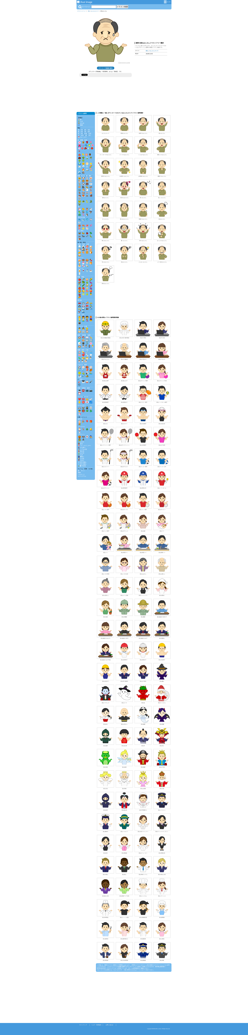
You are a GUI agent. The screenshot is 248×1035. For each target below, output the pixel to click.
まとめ (168, 2)
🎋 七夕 (80, 121)
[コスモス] (92, 145)
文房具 (84, 335)
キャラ (83, 176)
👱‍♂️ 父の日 (81, 453)
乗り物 (80, 300)
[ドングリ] (90, 155)
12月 (82, 135)
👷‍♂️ (87, 328)
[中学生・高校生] (89, 346)
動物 (79, 176)
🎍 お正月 (81, 442)
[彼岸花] (79, 151)
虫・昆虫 (80, 230)
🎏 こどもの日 (82, 449)
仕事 (85, 326)
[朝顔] (86, 145)
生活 (83, 315)
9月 (82, 133)
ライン (83, 470)
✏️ (90, 337)
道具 (88, 388)
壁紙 (79, 472)
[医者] (90, 358)
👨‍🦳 (83, 320)
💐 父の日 (81, 123)
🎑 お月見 (81, 458)
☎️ (83, 390)
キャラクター (82, 405)
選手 (85, 365)
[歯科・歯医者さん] (82, 361)
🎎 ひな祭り (82, 447)
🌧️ (83, 166)
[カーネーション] (79, 148)
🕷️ (83, 439)
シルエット (81, 474)
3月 (82, 130)
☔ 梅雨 (80, 125)
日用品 (84, 388)
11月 (89, 133)
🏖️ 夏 (79, 119)
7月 (85, 131)
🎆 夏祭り (81, 456)
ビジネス (80, 326)
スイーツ (80, 257)
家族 (79, 315)
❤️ (83, 355)
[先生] (83, 346)
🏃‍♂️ (87, 343)
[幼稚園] (92, 346)
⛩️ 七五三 (81, 460)
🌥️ (79, 166)
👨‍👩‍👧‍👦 (79, 323)
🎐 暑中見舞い (82, 464)
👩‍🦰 (90, 317)
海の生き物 (81, 217)
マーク (86, 397)
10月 (85, 133)
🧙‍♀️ (90, 436)
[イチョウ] (83, 155)
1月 (86, 135)
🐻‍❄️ (90, 184)
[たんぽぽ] (89, 145)
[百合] (89, 148)
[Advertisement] (151, 26)
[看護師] (79, 361)
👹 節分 (80, 444)
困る (89, 11)
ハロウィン (81, 434)
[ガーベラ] (92, 148)
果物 (82, 277)
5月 (89, 130)
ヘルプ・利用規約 (96, 1025)
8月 (89, 131)
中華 (87, 244)
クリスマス (81, 426)
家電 (79, 388)
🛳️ (83, 311)
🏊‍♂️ (90, 373)
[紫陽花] (83, 145)
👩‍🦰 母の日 (81, 451)
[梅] (82, 148)
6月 (82, 131)
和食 (79, 244)
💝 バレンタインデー (84, 445)
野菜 (79, 277)
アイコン (80, 397)
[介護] (85, 361)
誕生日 (80, 419)
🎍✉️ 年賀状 (82, 466)
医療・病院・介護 (83, 350)
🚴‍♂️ (90, 305)
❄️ (87, 166)
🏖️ (90, 169)
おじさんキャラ (95, 11)
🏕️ (87, 376)
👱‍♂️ (79, 320)
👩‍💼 (83, 328)
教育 (79, 335)
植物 (81, 140)
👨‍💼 (79, 328)
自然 (85, 140)
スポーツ (80, 365)
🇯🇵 (87, 402)
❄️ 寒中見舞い (82, 462)
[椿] (85, 148)
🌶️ (90, 285)
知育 (89, 335)
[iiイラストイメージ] (84, 2)
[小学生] (86, 346)
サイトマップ (83, 1025)
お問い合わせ (109, 1025)
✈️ (90, 308)
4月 (85, 130)
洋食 (83, 244)
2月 (89, 135)
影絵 (90, 176)
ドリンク (80, 268)
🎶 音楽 (80, 379)
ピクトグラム (82, 476)
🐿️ (83, 192)
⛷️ (79, 376)
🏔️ (87, 169)
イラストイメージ (81, 11)
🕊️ (90, 209)
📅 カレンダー (82, 137)
